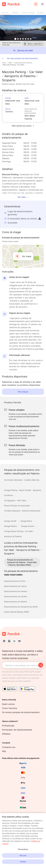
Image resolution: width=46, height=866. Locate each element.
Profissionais (8, 725)
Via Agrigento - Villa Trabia (15, 500)
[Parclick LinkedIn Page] (9, 641)
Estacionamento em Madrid (15, 601)
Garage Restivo (10, 526)
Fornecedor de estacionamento (17, 729)
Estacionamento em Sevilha (15, 596)
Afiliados (6, 734)
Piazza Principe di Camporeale (17, 505)
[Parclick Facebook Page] (14, 641)
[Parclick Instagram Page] (4, 641)
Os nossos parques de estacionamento (21, 712)
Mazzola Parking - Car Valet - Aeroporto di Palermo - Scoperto (15, 65)
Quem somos (8, 704)
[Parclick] (11, 4)
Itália (10, 63)
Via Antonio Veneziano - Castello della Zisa (21, 480)
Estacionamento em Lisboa (15, 586)
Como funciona (9, 708)
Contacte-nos (8, 747)
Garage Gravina (28, 526)
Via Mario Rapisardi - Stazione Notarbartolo (22, 511)
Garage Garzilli (10, 521)
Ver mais (21, 197)
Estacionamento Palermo (23, 63)
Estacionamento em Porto (15, 581)
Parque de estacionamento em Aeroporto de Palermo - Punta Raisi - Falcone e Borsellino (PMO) (22, 562)
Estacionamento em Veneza (16, 591)
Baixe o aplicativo (35, 44)
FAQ (4, 751)
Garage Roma (26, 521)
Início (4, 63)
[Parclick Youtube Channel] (19, 641)
